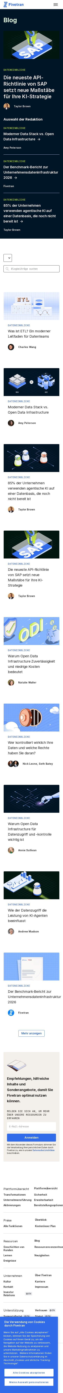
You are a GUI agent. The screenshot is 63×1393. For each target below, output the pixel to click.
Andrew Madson (28, 931)
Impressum (41, 1286)
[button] (55, 4)
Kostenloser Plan (45, 1226)
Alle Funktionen (13, 1226)
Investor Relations (9, 1294)
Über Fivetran (43, 1275)
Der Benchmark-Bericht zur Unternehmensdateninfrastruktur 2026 (31, 172)
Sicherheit (40, 1194)
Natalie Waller (27, 682)
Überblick (41, 1219)
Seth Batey (46, 763)
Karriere (40, 1281)
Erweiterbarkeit (43, 1199)
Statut (39, 1316)
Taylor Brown (22, 106)
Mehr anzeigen (31, 1033)
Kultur (7, 1281)
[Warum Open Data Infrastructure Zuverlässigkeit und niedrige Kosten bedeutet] (31, 653)
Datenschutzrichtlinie (44, 1150)
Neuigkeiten (41, 1255)
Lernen (8, 1255)
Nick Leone (30, 763)
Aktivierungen (12, 1205)
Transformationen (15, 1194)
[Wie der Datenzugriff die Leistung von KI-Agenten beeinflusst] (31, 904)
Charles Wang (27, 346)
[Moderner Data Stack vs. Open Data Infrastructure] (31, 399)
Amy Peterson (12, 147)
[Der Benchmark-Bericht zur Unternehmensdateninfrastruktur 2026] (31, 986)
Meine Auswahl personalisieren (29, 1382)
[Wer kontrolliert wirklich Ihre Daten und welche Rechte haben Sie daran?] (31, 737)
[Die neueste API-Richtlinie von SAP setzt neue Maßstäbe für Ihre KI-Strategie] (31, 566)
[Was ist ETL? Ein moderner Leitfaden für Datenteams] (31, 323)
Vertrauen (41, 1310)
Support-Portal (13, 1316)
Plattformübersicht (46, 1188)
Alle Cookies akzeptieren (29, 1372)
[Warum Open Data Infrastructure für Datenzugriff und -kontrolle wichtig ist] (31, 821)
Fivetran (9, 186)
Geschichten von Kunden (14, 1248)
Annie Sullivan (27, 850)
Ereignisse (10, 1260)
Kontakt (8, 1286)
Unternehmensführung (17, 1199)
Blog (37, 1240)
